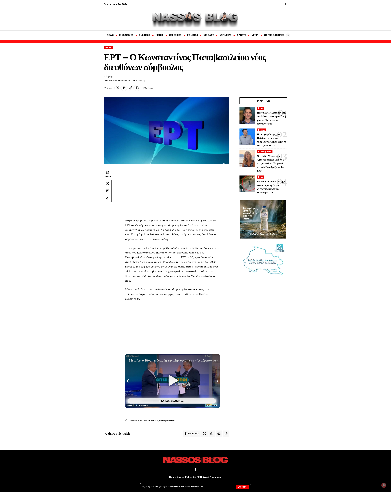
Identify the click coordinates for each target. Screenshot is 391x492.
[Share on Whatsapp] (211, 433)
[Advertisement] (118, 16)
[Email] (219, 433)
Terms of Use (197, 486)
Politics (261, 130)
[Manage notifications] (383, 485)
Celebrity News (264, 151)
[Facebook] (285, 4)
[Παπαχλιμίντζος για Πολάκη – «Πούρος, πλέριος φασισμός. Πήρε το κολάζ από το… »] (247, 136)
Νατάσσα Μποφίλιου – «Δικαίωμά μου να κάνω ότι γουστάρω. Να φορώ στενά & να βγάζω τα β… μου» (270, 163)
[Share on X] (117, 88)
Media (108, 47)
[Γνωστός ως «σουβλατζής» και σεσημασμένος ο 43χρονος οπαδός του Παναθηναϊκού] (247, 183)
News (260, 108)
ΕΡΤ (140, 420)
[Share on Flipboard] (124, 88)
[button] (242, 487)
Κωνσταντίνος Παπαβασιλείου (159, 420)
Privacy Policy (179, 486)
